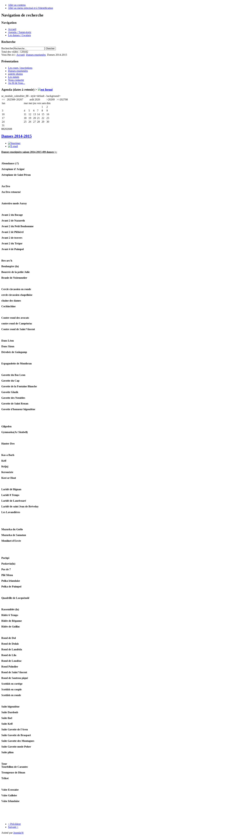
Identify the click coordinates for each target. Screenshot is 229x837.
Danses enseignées (36, 54)
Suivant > (13, 827)
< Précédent (14, 824)
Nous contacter (16, 80)
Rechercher (7, 48)
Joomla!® (18, 832)
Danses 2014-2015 (16, 136)
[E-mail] (13, 146)
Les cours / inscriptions (20, 67)
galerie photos (15, 73)
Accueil (12, 29)
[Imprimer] (14, 143)
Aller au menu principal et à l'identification (30, 8)
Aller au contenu (17, 5)
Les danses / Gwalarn (19, 35)
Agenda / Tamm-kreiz (19, 32)
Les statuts (13, 77)
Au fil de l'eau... (16, 83)
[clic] (45, 89)
